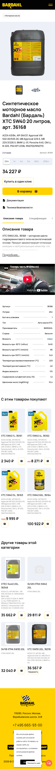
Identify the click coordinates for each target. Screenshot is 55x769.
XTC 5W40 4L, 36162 (38, 435)
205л (46, 161)
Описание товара (13, 218)
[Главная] (12, 5)
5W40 (50, 339)
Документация (15, 200)
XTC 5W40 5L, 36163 (12, 495)
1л (14, 161)
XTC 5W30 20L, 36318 (39, 649)
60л (37, 161)
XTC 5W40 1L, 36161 (11, 435)
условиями (33, 748)
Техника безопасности (20, 207)
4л (21, 161)
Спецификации (37, 218)
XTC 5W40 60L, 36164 (39, 495)
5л (28, 161)
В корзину (24, 191)
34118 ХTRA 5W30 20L (13, 649)
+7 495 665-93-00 (27, 725)
